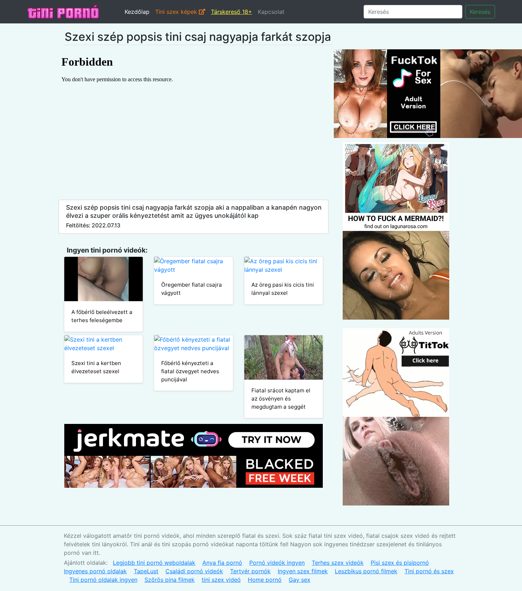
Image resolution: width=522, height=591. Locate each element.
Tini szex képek (177, 11)
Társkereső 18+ (231, 11)
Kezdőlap (137, 11)
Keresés (480, 11)
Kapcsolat (271, 11)
